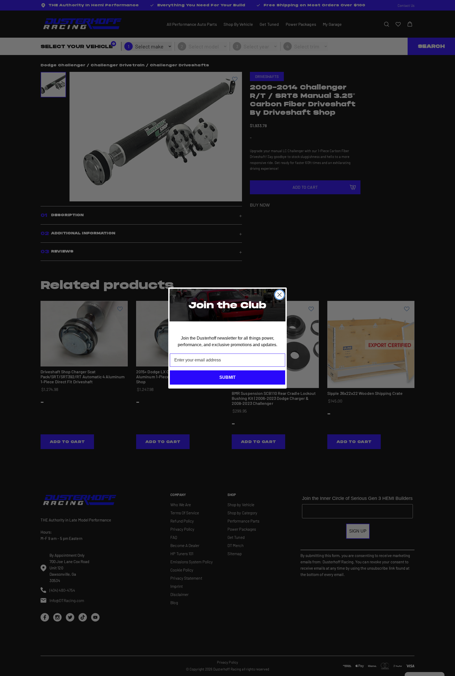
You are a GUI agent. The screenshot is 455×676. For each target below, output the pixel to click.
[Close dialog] (279, 295)
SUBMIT (227, 377)
